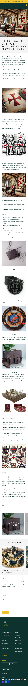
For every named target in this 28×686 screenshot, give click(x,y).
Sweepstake (4, 637)
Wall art (17, 165)
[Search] (20, 5)
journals (18, 228)
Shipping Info (18, 637)
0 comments (6, 502)
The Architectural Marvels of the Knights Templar (13, 571)
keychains (18, 232)
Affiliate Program (5, 635)
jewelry (14, 128)
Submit (5, 612)
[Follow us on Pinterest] (12, 664)
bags (19, 128)
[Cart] (25, 5)
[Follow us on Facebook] (3, 664)
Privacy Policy (18, 643)
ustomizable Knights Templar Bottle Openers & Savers (14, 217)
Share (3, 505)
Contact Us (17, 635)
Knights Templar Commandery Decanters (11, 219)
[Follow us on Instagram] (9, 664)
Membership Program (6, 632)
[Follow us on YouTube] (15, 664)
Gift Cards (4, 640)
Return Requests (18, 651)
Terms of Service (9, 586)
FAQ (16, 646)
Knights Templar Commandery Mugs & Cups (11, 225)
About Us (17, 632)
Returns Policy (18, 640)
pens (14, 228)
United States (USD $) (6, 669)
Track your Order (5, 648)
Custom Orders (5, 643)
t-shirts (5, 128)
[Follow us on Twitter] (6, 664)
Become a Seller (18, 648)
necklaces (23, 232)
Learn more (20, 1)
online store (7, 490)
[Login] (23, 5)
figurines (3, 167)
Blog (3, 646)
